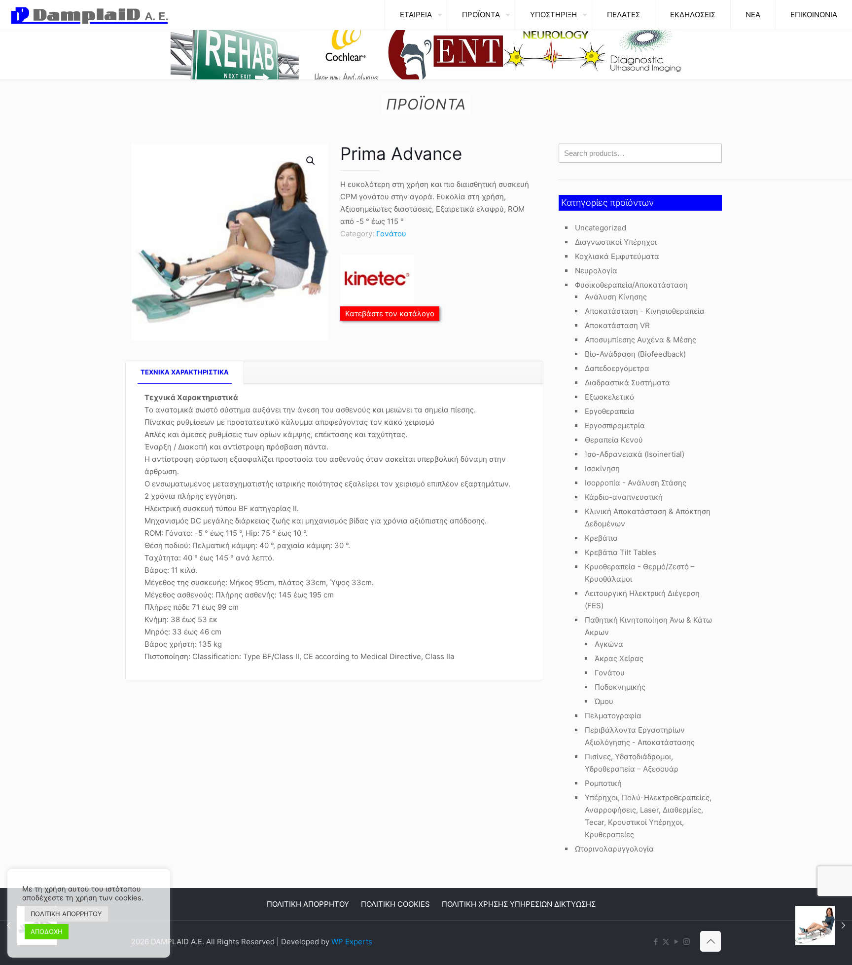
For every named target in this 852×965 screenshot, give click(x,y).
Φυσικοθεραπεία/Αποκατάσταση (631, 285)
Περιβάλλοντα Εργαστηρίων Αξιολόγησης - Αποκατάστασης (640, 736)
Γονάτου (391, 233)
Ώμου (604, 701)
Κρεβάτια (601, 538)
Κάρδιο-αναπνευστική (624, 497)
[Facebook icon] (655, 941)
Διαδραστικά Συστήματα (627, 382)
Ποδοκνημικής (620, 687)
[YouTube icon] (676, 941)
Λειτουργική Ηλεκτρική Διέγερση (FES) (642, 599)
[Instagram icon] (686, 941)
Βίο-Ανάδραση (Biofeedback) (635, 354)
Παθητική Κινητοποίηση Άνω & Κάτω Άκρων (648, 626)
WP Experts (351, 941)
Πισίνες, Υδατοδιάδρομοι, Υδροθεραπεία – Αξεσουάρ (631, 763)
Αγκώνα (609, 644)
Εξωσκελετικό (609, 397)
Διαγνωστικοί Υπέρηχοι (616, 242)
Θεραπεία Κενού (614, 440)
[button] (311, 161)
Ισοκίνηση (602, 468)
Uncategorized (600, 227)
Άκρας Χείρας (619, 658)
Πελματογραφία (613, 715)
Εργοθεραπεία (610, 411)
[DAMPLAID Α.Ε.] (89, 15)
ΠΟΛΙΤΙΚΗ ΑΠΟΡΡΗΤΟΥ (308, 904)
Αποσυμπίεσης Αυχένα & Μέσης (640, 339)
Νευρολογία (596, 270)
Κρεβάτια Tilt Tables (620, 552)
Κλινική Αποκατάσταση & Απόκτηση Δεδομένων (647, 517)
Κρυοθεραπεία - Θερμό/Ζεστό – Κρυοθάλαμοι (640, 573)
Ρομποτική (603, 783)
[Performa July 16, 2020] (823, 925)
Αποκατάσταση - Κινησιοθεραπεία (645, 311)
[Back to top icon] (710, 941)
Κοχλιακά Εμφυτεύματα (617, 256)
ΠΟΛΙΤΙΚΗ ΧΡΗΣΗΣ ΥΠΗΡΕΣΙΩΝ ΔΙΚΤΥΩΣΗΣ (519, 904)
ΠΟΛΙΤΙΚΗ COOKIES (395, 904)
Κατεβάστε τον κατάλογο (389, 313)
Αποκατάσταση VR (617, 325)
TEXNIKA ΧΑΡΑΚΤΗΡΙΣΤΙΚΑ (185, 372)
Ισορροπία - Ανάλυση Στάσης (635, 482)
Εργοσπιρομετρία (615, 425)
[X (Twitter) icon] (666, 941)
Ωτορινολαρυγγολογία (614, 849)
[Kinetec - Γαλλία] (377, 281)
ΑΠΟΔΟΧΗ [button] (47, 931)
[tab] (185, 372)
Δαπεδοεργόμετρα (617, 368)
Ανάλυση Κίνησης (616, 296)
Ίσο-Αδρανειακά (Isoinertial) (634, 454)
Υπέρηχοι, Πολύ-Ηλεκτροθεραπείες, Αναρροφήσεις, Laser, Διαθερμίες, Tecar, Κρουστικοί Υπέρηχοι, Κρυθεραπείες (648, 816)
